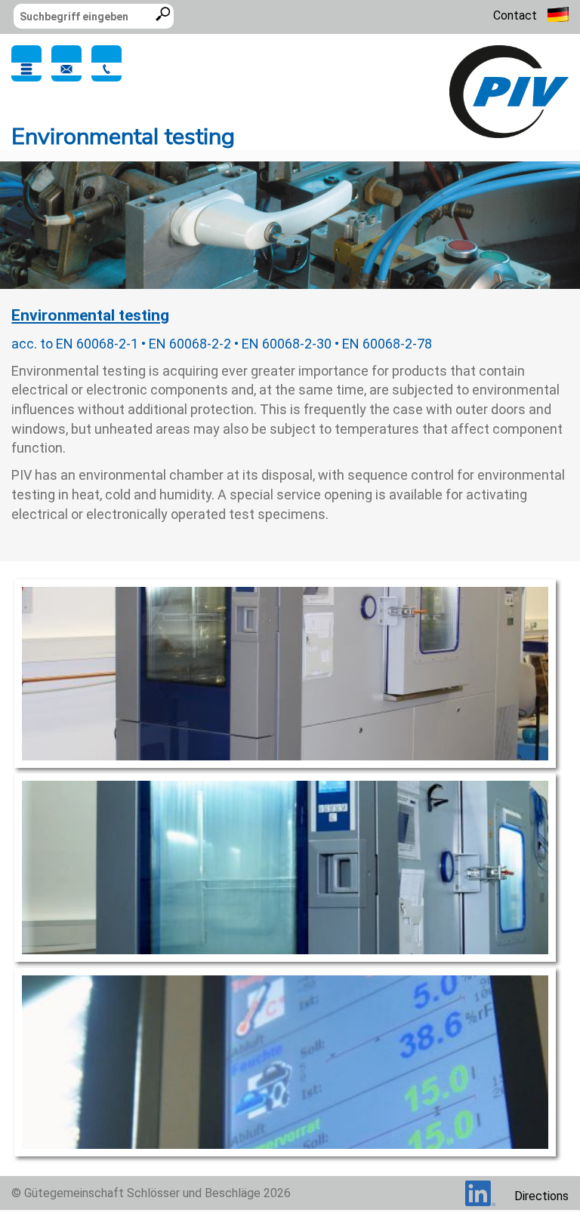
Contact (515, 15)
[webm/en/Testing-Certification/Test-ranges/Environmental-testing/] (509, 91)
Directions (541, 1196)
